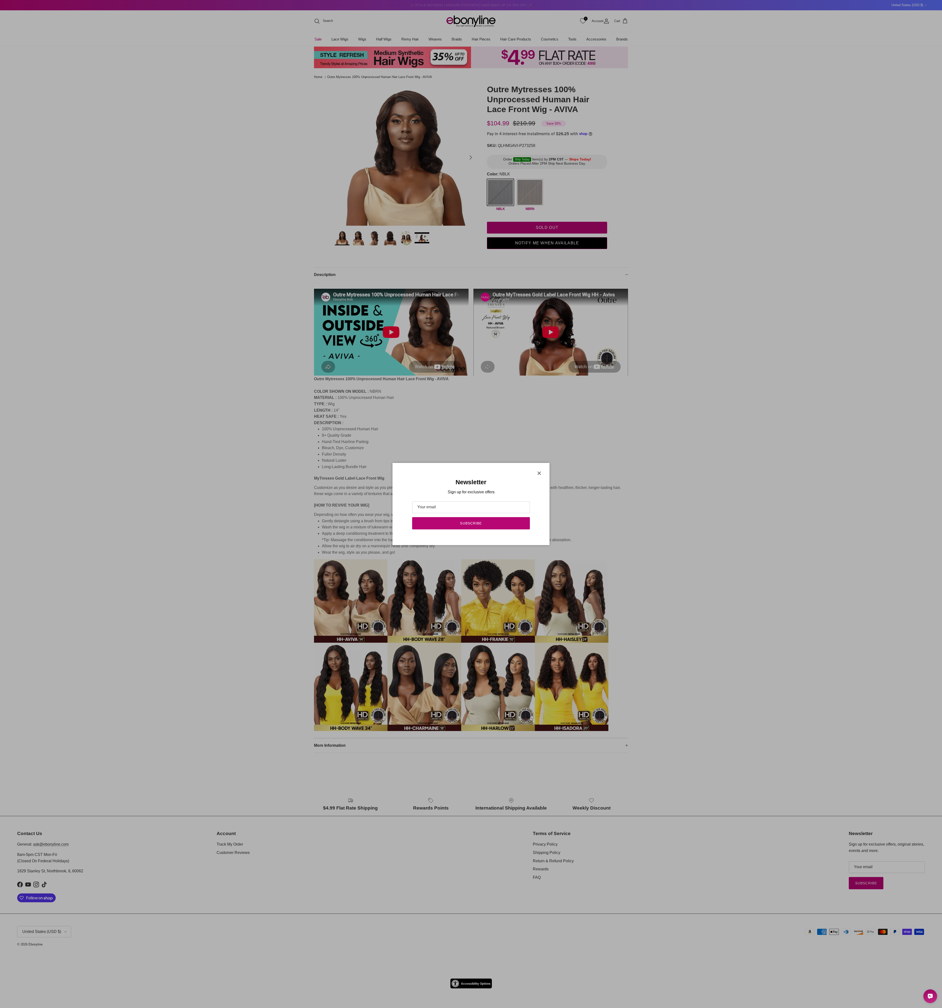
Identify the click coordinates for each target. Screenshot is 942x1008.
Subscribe (471, 523)
